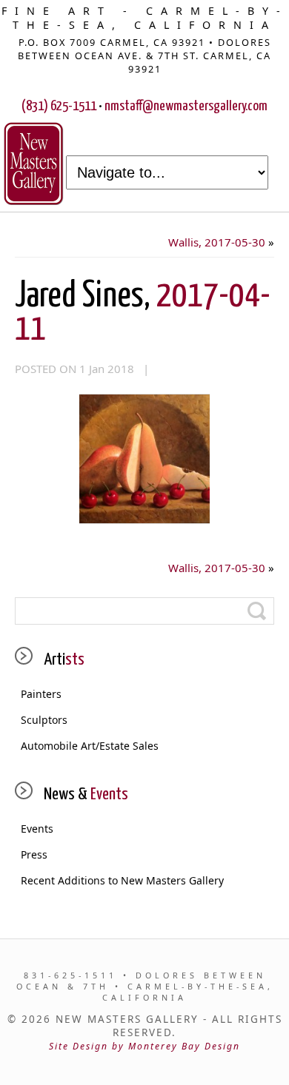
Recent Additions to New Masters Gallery (122, 880)
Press (34, 854)
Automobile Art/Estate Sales (90, 746)
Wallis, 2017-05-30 (216, 242)
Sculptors (44, 720)
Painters (41, 694)
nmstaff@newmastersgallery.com (186, 106)
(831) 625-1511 (58, 106)
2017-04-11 (142, 313)
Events (37, 829)
